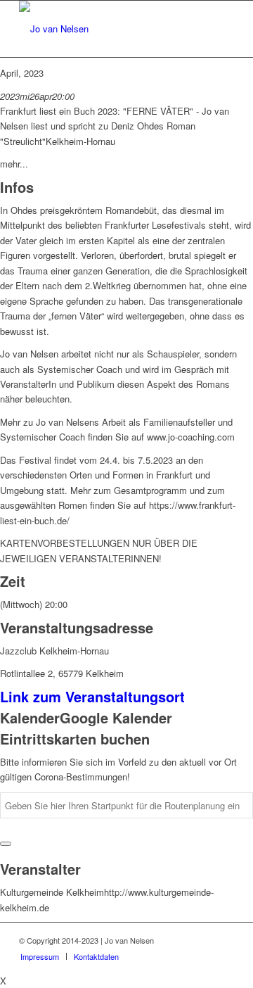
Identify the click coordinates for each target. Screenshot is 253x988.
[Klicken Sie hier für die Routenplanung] (5, 844)
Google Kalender (116, 717)
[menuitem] (39, 956)
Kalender (30, 717)
